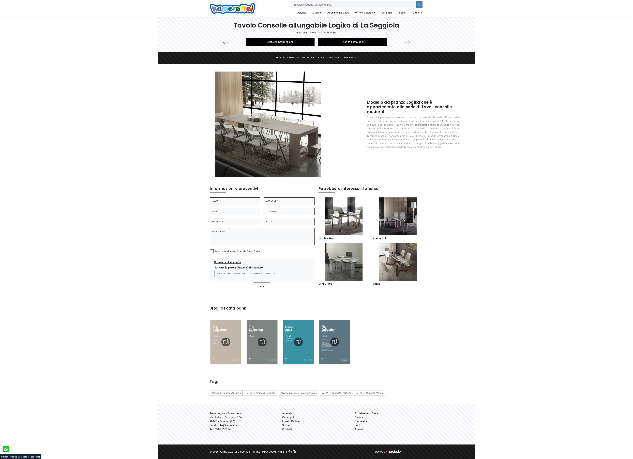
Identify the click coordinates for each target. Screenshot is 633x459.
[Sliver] (226, 42)
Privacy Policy (253, 251)
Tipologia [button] (333, 57)
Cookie (13, 457)
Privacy (4, 457)
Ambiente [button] (293, 57)
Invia (262, 286)
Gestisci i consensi (30, 457)
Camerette (361, 421)
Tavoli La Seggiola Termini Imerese (298, 393)
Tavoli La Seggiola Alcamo (369, 393)
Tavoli (326, 32)
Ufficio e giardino (365, 12)
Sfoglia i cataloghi (353, 42)
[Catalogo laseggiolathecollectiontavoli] (262, 342)
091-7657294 (223, 429)
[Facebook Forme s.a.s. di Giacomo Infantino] (289, 451)
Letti (357, 425)
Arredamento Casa (338, 12)
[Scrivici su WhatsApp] (6, 449)
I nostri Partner (291, 421)
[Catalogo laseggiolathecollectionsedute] (226, 342)
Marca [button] (280, 57)
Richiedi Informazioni (280, 42)
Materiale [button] (308, 57)
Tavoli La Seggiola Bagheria (226, 393)
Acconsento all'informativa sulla (237, 251)
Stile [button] (321, 57)
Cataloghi (386, 12)
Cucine (317, 12)
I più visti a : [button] (350, 57)
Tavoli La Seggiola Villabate (336, 393)
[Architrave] (407, 42)
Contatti (417, 12)
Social (402, 12)
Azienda (301, 12)
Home (299, 32)
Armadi (359, 429)
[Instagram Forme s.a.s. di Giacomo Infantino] (294, 451)
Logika (333, 32)
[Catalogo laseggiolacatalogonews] (298, 342)
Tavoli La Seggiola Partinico (260, 393)
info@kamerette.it (228, 425)
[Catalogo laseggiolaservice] (334, 342)
